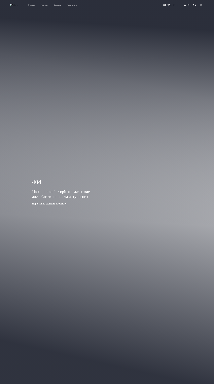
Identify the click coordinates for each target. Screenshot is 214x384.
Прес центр (72, 5)
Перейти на (49, 203)
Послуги (44, 5)
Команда (57, 5)
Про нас (31, 5)
